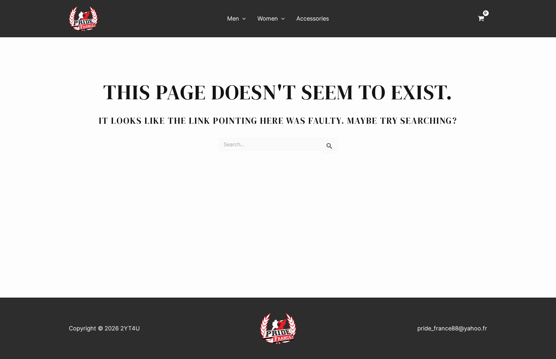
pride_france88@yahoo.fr (452, 328)
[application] (242, 18)
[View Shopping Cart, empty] (481, 18)
